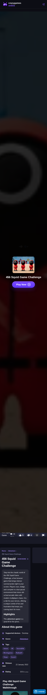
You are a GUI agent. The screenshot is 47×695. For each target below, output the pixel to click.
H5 (12, 648)
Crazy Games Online (12, 4)
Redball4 (19, 653)
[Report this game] (43, 535)
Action (6, 648)
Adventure (11, 551)
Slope (6, 657)
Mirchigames (8, 653)
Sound (13, 657)
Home (4, 551)
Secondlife (20, 648)
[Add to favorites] (37, 535)
